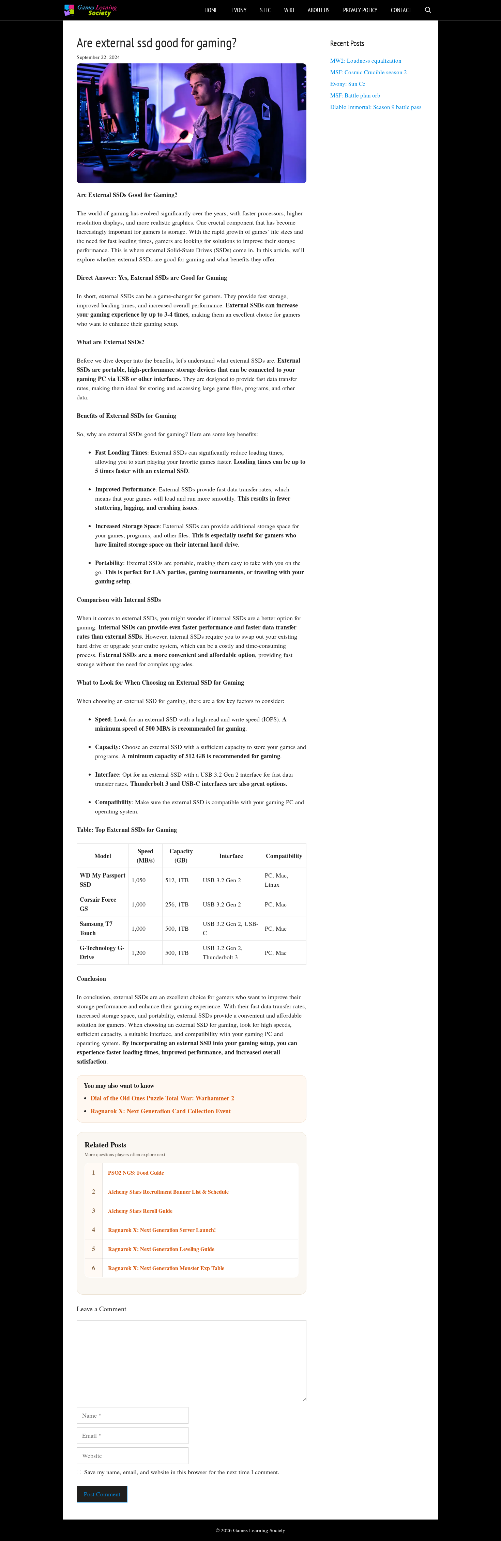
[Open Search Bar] (428, 10)
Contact (401, 10)
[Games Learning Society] (90, 10)
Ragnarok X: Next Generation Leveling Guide (161, 1249)
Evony (238, 10)
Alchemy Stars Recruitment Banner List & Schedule (168, 1191)
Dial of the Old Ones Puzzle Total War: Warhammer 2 (162, 1098)
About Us (319, 10)
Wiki (289, 10)
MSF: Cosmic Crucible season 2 (368, 72)
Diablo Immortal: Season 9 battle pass (376, 107)
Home (211, 10)
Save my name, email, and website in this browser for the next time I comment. (181, 1472)
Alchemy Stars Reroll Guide (140, 1211)
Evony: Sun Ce (347, 84)
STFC (265, 10)
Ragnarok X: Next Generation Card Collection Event (161, 1111)
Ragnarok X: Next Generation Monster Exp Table (166, 1268)
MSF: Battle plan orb (355, 95)
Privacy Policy (360, 10)
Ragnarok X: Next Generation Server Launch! (162, 1230)
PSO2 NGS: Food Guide (136, 1172)
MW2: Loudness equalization (365, 60)
